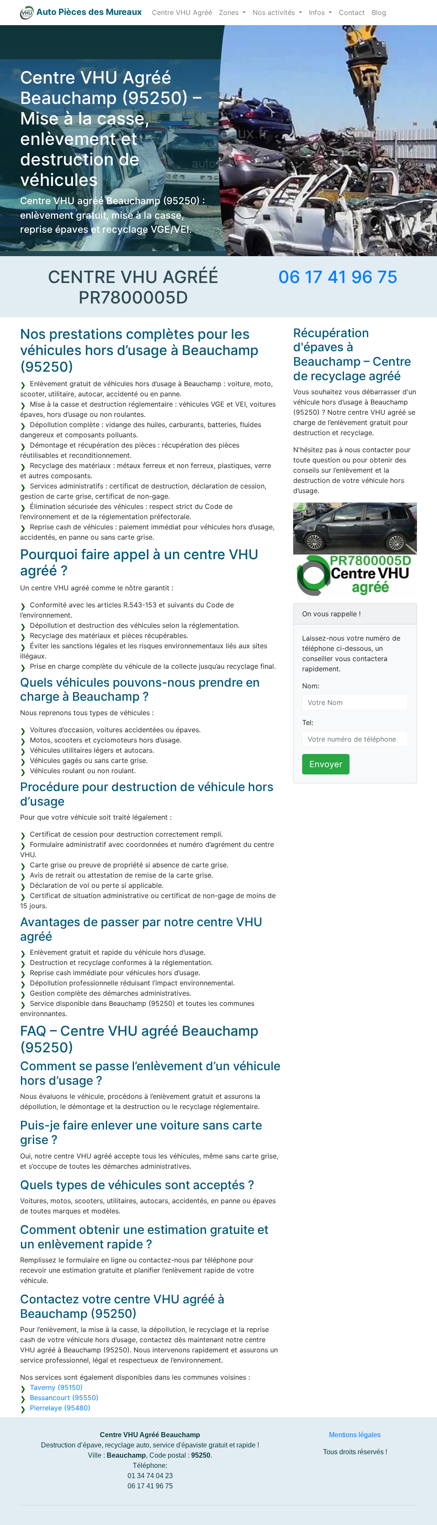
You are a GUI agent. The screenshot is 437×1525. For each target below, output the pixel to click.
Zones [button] (230, 12)
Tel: (307, 722)
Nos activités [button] (275, 12)
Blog (379, 12)
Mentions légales (355, 1434)
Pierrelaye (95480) (60, 1408)
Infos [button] (318, 12)
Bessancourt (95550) (64, 1397)
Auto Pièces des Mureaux (89, 12)
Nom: (310, 686)
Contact (352, 12)
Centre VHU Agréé (182, 12)
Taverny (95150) (56, 1387)
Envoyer (325, 764)
